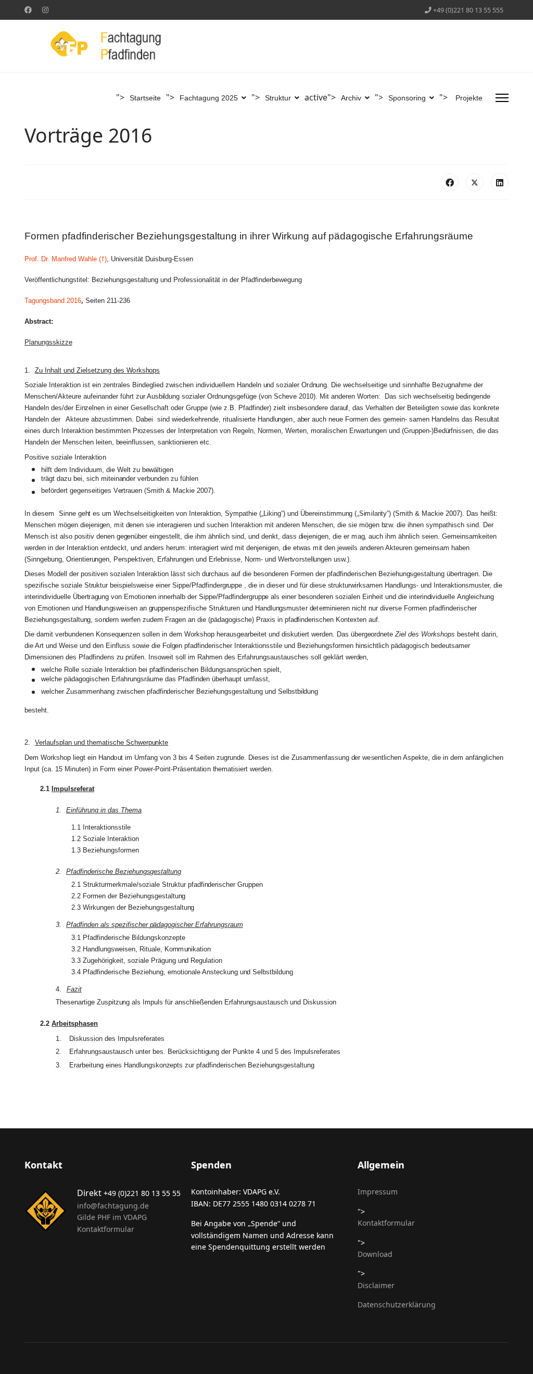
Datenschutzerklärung (397, 1304)
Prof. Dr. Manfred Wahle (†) (65, 259)
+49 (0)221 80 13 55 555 (468, 10)
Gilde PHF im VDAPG (112, 1217)
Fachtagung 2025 (209, 98)
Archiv (351, 98)
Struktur (278, 98)
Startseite (145, 98)
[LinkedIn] (500, 182)
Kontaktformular (105, 1229)
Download (375, 1254)
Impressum (378, 1192)
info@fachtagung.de (113, 1206)
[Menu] (502, 98)
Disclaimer (376, 1285)
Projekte (469, 98)
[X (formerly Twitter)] (475, 182)
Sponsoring (407, 98)
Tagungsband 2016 (52, 300)
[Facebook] (28, 10)
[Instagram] (45, 10)
